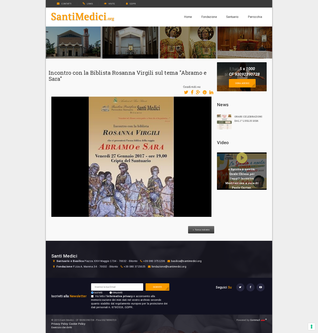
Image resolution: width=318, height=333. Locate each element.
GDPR (133, 4)
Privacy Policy (59, 323)
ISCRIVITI (157, 287)
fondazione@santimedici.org (169, 266)
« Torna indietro (201, 230)
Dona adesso (242, 83)
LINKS (90, 4)
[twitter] (240, 287)
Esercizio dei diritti (61, 327)
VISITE (111, 4)
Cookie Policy (77, 323)
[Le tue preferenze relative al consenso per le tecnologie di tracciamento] (311, 326)
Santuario (232, 17)
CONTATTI (66, 4)
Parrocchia (255, 17)
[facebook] (250, 287)
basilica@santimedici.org (186, 261)
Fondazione (209, 17)
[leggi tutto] (224, 121)
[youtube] (261, 287)
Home (188, 17)
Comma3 (258, 320)
